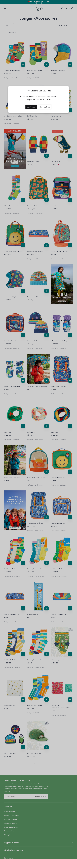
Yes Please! (31, 107)
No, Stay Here (45, 107)
